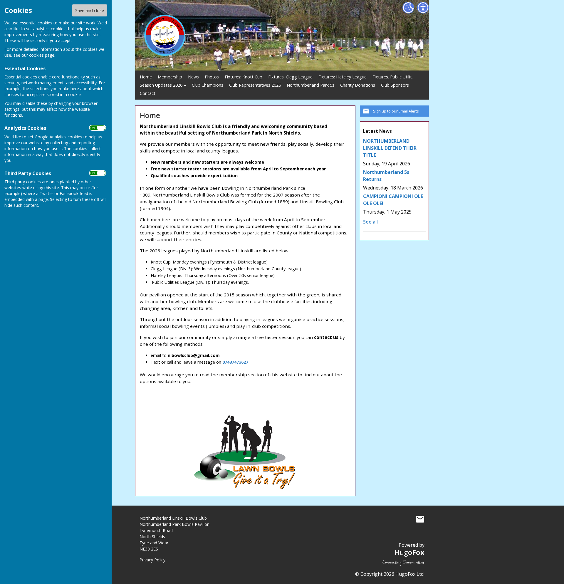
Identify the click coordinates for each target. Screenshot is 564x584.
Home (146, 77)
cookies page (41, 55)
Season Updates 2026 (161, 85)
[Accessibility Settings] (423, 8)
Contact (147, 93)
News (193, 77)
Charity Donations (357, 85)
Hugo (409, 552)
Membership (170, 77)
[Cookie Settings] (408, 8)
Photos (212, 77)
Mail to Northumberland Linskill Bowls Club (420, 519)
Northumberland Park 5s (310, 85)
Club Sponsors (395, 85)
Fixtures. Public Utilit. (392, 77)
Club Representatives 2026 (255, 85)
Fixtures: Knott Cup (243, 77)
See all (370, 222)
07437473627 (235, 362)
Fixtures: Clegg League (290, 77)
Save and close (89, 10)
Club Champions (207, 85)
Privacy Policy (152, 560)
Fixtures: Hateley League (342, 77)
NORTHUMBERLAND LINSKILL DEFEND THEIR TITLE (390, 148)
